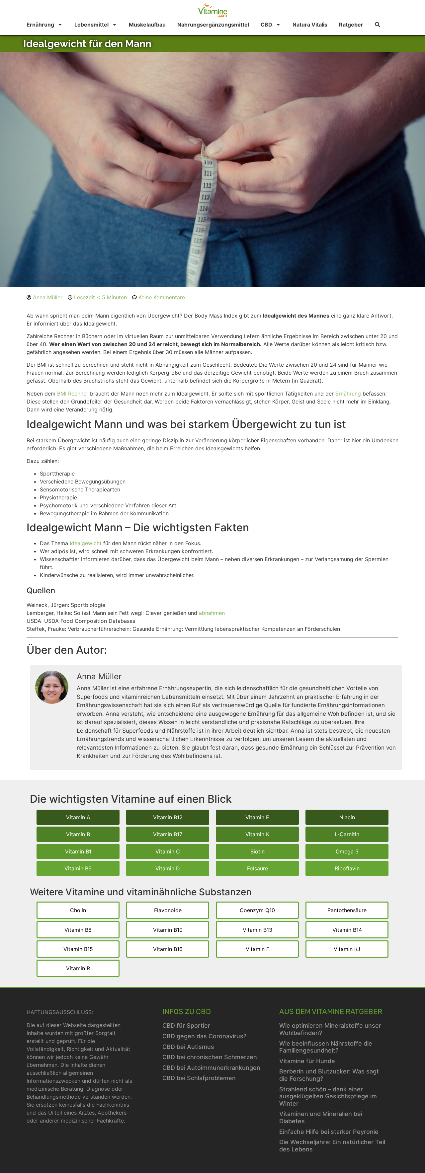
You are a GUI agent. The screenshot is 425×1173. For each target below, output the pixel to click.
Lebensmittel (91, 24)
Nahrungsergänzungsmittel (213, 24)
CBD (266, 24)
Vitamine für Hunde (307, 1061)
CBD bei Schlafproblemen (199, 1077)
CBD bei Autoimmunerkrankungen (211, 1067)
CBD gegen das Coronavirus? (204, 1036)
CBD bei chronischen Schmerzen (209, 1057)
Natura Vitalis (310, 24)
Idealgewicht (86, 543)
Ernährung (40, 24)
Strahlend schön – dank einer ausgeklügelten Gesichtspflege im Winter (328, 1096)
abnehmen (212, 613)
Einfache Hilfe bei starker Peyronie (329, 1131)
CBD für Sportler (186, 1025)
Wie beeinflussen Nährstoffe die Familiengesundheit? (325, 1047)
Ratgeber (351, 24)
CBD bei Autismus (188, 1046)
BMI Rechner (72, 393)
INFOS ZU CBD (186, 1011)
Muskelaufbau (147, 24)
